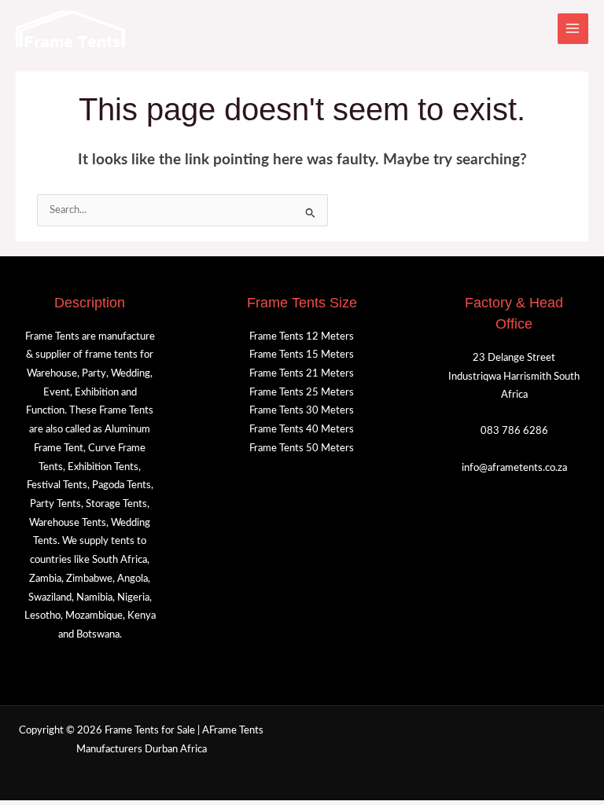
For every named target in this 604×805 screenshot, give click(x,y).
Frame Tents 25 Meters (301, 392)
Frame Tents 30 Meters (301, 410)
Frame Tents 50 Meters (301, 448)
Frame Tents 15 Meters (301, 354)
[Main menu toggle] (573, 28)
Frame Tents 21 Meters (301, 373)
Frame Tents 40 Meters (301, 429)
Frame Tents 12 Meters (301, 336)
